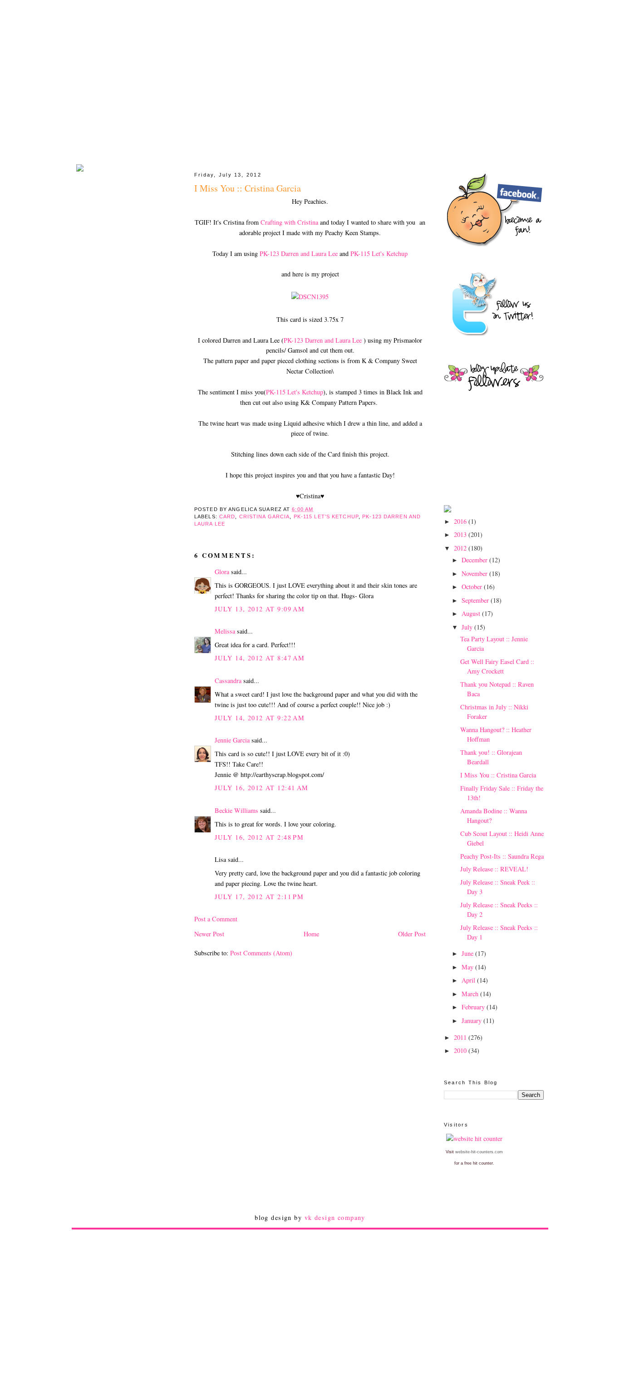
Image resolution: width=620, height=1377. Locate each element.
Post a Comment (215, 919)
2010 (461, 1050)
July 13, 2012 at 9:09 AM (260, 609)
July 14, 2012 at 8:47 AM (260, 658)
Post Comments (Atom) (261, 953)
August (472, 613)
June (468, 953)
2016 (461, 521)
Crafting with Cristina (290, 222)
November (475, 573)
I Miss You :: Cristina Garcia (498, 775)
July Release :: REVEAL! (494, 869)
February (474, 1007)
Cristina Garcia (264, 516)
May (468, 967)
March (471, 993)
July (468, 627)
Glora (222, 571)
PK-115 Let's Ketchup (379, 253)
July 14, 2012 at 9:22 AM (260, 717)
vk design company (335, 1217)
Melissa (225, 631)
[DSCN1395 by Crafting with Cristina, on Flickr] (310, 296)
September (476, 600)
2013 (461, 534)
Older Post (412, 933)
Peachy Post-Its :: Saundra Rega (502, 856)
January (472, 1020)
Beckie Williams (236, 810)
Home (311, 933)
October (473, 586)
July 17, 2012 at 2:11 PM (259, 896)
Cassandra (228, 680)
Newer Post (209, 933)
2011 (461, 1037)
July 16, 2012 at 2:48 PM (259, 837)
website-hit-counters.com (479, 1152)
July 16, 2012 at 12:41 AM (262, 787)
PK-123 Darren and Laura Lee (299, 253)
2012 (461, 548)
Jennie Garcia (232, 740)
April (469, 980)
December (475, 560)
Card (227, 516)
